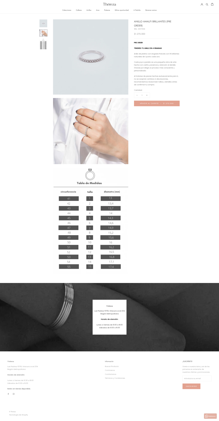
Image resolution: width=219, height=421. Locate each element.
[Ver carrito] (212, 4)
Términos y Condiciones (115, 378)
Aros (97, 10)
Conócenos (110, 370)
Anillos (88, 10)
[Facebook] (8, 394)
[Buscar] (207, 4)
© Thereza (12, 412)
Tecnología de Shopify (18, 415)
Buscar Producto (112, 366)
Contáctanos (110, 374)
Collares (79, 10)
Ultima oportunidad (122, 10)
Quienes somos (151, 10)
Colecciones (66, 10)
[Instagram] (13, 394)
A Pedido (137, 10)
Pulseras (107, 10)
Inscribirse (191, 386)
